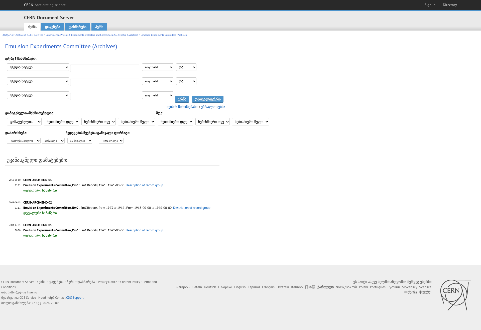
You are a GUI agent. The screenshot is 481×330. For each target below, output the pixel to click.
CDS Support (74, 297)
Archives (20, 35)
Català (197, 287)
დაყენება (52, 27)
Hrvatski (283, 287)
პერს (99, 27)
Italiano (297, 287)
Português (378, 287)
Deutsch (210, 287)
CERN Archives (35, 35)
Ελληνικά (225, 287)
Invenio (32, 292)
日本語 (310, 287)
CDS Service (28, 297)
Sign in (430, 5)
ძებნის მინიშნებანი (182, 106)
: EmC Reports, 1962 (64, 230)
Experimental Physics (57, 35)
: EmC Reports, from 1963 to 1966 (73, 208)
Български (182, 287)
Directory (450, 5)
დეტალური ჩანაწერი (40, 190)
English (240, 287)
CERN (45, 5)
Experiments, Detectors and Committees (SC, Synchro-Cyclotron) (104, 35)
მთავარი (8, 35)
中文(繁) (425, 292)
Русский (394, 287)
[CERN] (455, 295)
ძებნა (32, 27)
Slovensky (409, 287)
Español (254, 287)
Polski (363, 287)
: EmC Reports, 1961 (64, 185)
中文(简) (410, 292)
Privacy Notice (107, 282)
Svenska (425, 287)
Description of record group (144, 185)
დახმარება (77, 27)
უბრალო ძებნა (213, 106)
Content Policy (130, 282)
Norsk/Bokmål (346, 287)
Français (268, 287)
